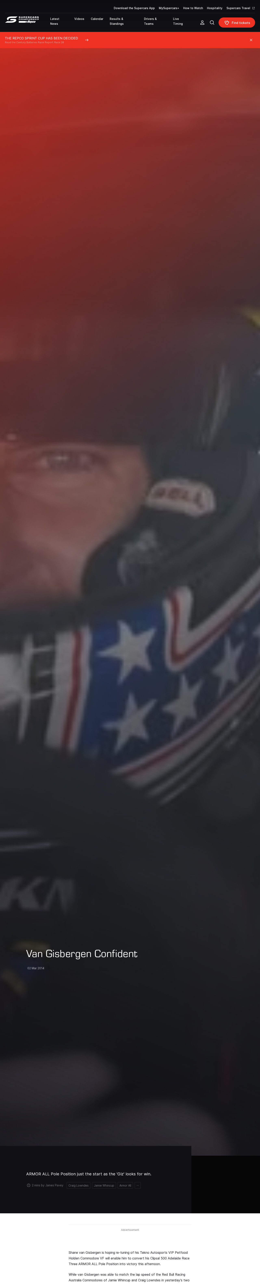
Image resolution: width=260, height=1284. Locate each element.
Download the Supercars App (134, 8)
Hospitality (214, 8)
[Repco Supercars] (27, 24)
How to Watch (193, 8)
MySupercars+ (169, 8)
